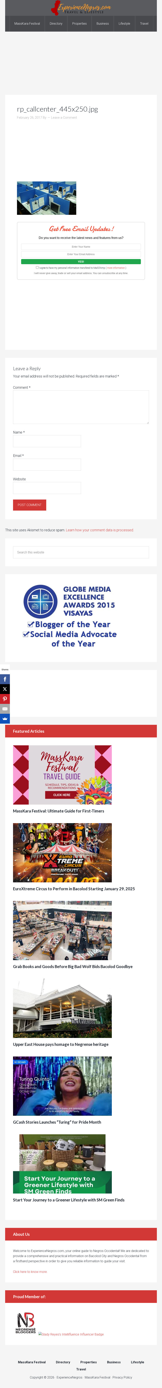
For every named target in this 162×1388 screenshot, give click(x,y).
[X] (5, 689)
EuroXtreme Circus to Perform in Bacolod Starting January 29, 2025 (74, 888)
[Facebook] (5, 679)
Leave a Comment (64, 117)
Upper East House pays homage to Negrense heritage (60, 1044)
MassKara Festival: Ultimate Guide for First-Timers (58, 811)
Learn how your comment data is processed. (100, 530)
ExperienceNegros (81, 8)
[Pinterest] (5, 699)
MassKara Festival (97, 1377)
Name (19, 432)
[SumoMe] (5, 719)
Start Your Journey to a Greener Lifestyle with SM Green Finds (68, 1199)
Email (18, 456)
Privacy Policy (122, 1377)
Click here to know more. (30, 1272)
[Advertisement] (81, 59)
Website (19, 479)
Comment (21, 387)
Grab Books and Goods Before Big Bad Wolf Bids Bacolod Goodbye (73, 966)
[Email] (5, 709)
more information (116, 268)
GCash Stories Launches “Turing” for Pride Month (57, 1122)
